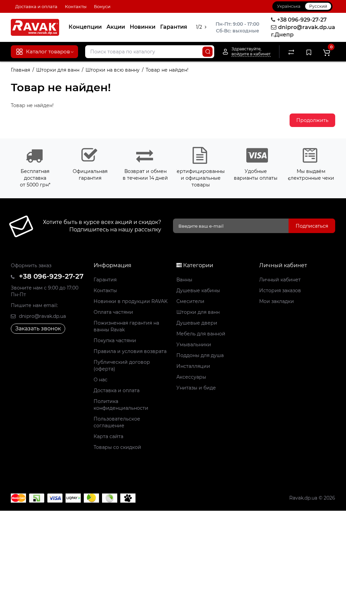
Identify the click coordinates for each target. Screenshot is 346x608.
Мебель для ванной (200, 334)
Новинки (142, 27)
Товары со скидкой (117, 447)
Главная (20, 70)
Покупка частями (115, 340)
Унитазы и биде (196, 388)
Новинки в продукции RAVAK (131, 301)
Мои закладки (276, 301)
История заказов (280, 290)
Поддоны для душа (200, 355)
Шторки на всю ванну (112, 70)
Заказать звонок (38, 328)
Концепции (85, 27)
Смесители (190, 301)
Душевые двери (196, 323)
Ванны (184, 280)
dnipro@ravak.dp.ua (42, 316)
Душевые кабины (198, 290)
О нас (100, 380)
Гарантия (173, 27)
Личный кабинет (280, 280)
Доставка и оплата (36, 6)
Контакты (75, 6)
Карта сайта (108, 436)
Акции (115, 27)
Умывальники (193, 344)
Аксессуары (191, 377)
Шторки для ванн (57, 70)
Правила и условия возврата (130, 351)
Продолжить (312, 120)
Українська (288, 6)
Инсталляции (193, 366)
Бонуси (102, 6)
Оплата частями (113, 312)
